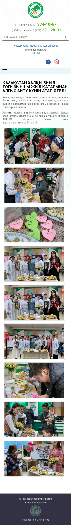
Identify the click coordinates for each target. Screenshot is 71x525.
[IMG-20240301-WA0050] (34, 263)
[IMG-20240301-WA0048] (34, 185)
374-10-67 (42, 24)
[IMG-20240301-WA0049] (34, 224)
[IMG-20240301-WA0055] (34, 459)
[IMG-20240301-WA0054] (34, 420)
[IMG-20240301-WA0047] (34, 146)
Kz (38, 52)
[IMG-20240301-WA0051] (34, 302)
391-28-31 (47, 30)
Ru (33, 52)
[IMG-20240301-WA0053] (34, 380)
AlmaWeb (44, 519)
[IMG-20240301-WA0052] (34, 341)
